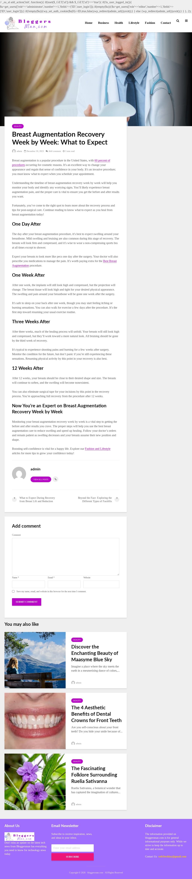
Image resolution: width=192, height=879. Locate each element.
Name (15, 577)
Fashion (150, 22)
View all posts (40, 479)
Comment (16, 535)
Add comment (55, 151)
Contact (166, 22)
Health (119, 22)
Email (51, 577)
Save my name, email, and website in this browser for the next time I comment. (51, 591)
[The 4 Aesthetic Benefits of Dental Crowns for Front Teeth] (35, 720)
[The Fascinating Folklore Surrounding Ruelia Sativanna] (35, 781)
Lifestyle (134, 22)
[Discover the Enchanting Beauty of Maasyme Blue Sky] (35, 659)
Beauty (18, 126)
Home (88, 22)
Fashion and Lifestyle (97, 448)
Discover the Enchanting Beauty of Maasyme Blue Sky (94, 653)
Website (86, 577)
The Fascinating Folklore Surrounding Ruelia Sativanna (94, 775)
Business (103, 22)
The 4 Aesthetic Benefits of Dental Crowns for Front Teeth (96, 714)
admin (19, 151)
